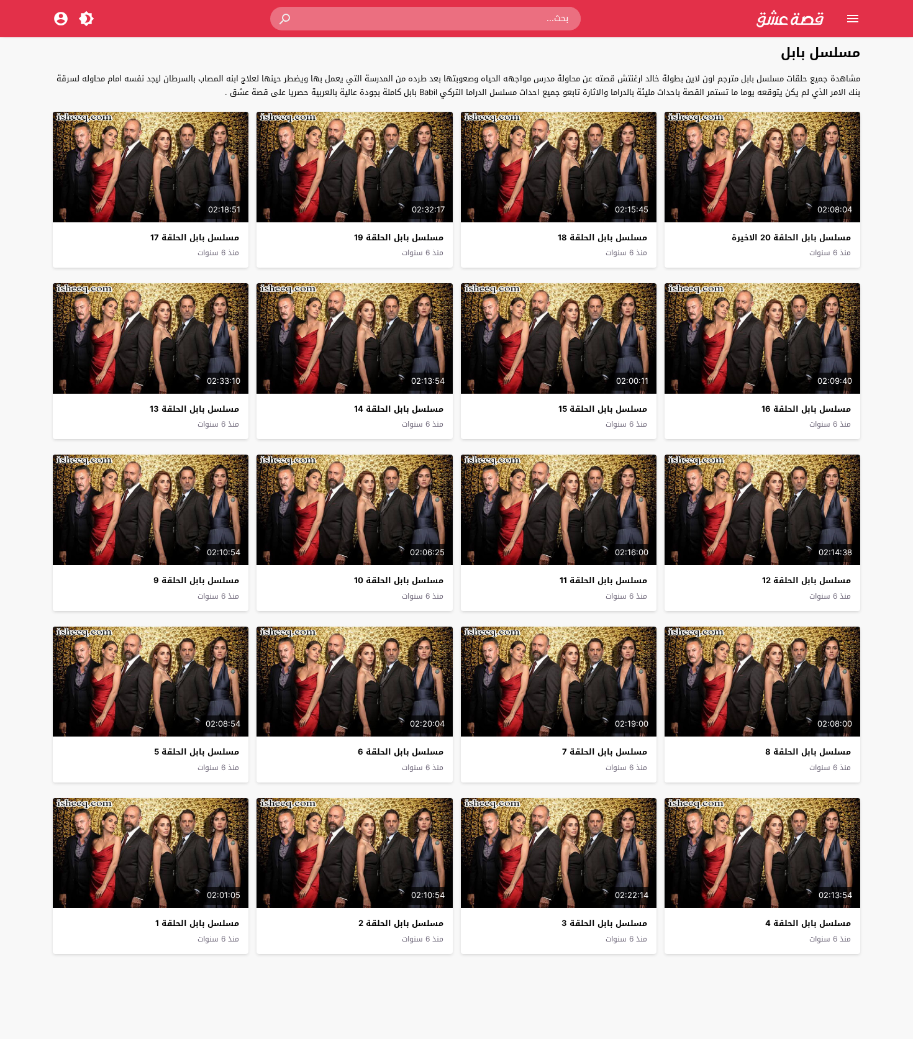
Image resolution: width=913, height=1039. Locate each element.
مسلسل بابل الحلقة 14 (398, 409)
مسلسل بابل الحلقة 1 (197, 923)
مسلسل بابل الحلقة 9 (196, 580)
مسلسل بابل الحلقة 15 (602, 409)
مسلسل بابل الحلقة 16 (806, 409)
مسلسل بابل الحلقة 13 (194, 409)
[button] (285, 18)
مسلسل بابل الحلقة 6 (400, 752)
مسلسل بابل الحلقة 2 (400, 923)
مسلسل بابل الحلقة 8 (808, 752)
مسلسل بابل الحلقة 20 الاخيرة (791, 237)
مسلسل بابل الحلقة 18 (602, 237)
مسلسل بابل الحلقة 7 (604, 752)
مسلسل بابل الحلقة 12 (806, 580)
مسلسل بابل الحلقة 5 (196, 752)
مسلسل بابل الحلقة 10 (398, 580)
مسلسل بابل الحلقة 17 (194, 237)
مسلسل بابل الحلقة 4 (808, 923)
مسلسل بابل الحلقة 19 (398, 237)
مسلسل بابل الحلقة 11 (603, 580)
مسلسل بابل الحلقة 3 (604, 923)
